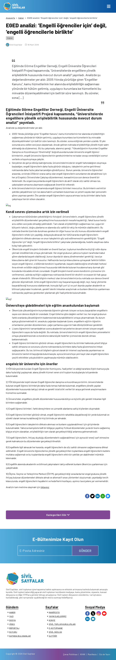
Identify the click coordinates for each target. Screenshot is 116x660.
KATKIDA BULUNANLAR (20, 636)
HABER (12, 612)
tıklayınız (45, 487)
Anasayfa (10, 18)
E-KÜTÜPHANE (56, 628)
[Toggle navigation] (108, 6)
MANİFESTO (54, 612)
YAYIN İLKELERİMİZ (57, 616)
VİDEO (12, 624)
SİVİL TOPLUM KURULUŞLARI (62, 624)
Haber (21, 18)
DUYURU (13, 632)
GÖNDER (85, 551)
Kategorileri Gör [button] (56, 514)
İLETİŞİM (53, 636)
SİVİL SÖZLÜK (55, 632)
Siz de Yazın (104, 654)
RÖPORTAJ (14, 628)
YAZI (11, 616)
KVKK (82, 654)
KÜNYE (52, 620)
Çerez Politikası (70, 654)
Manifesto (92, 654)
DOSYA (12, 620)
